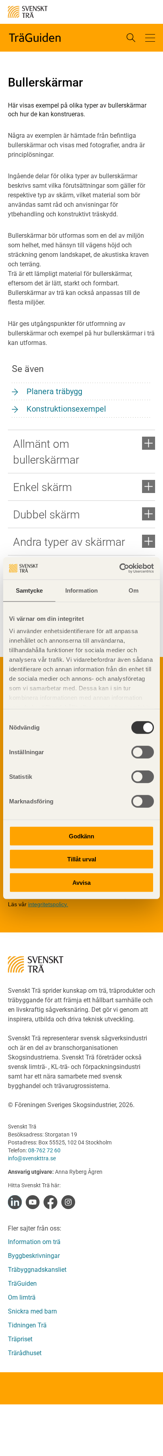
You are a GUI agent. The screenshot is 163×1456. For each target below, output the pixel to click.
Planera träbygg (54, 391)
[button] (150, 38)
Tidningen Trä (27, 1325)
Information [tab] (81, 590)
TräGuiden (22, 1283)
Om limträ (22, 1297)
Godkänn (81, 835)
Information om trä (34, 1242)
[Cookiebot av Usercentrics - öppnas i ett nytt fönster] (119, 568)
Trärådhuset (25, 1353)
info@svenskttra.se (32, 1158)
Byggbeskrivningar (34, 1256)
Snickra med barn (32, 1311)
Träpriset (20, 1339)
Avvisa (81, 882)
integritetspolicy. (48, 904)
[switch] (142, 751)
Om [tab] (133, 590)
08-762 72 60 (44, 1150)
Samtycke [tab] (29, 590)
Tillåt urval (81, 859)
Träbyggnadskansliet (37, 1269)
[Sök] (131, 38)
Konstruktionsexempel (66, 409)
